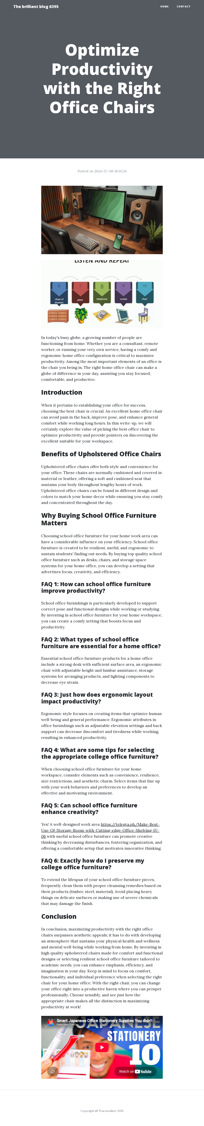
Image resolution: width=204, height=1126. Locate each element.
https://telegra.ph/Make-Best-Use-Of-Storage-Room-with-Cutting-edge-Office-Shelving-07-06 (100, 830)
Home (164, 6)
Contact (184, 6)
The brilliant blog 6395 (36, 6)
